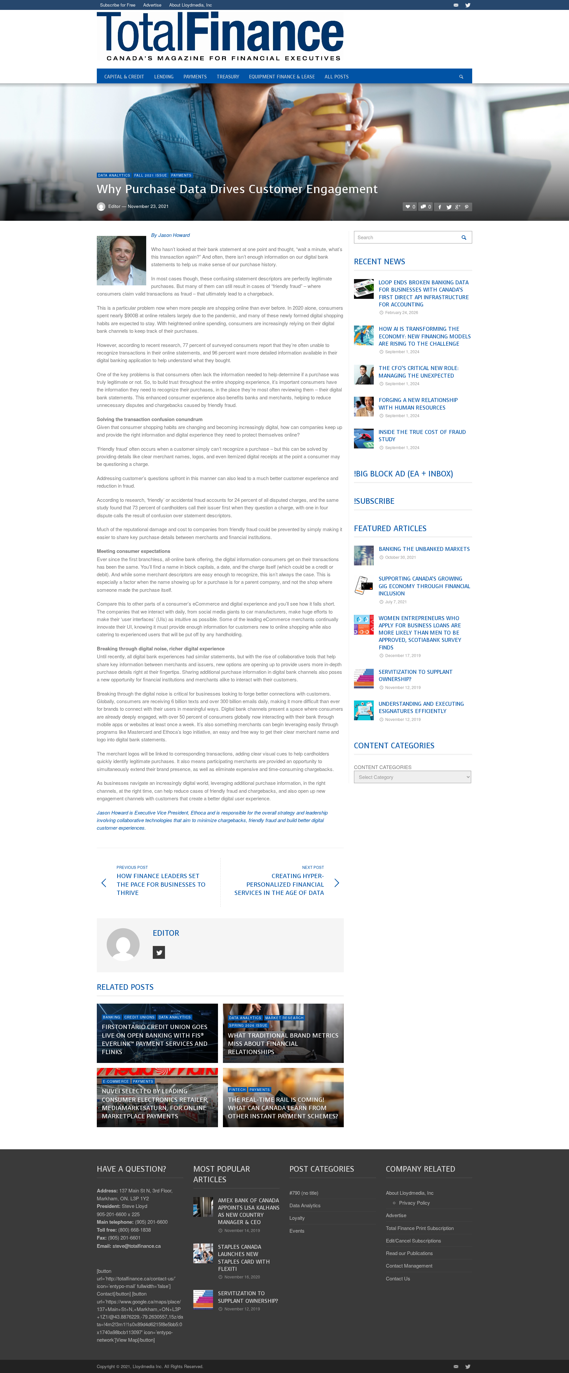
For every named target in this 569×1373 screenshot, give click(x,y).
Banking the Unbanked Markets (424, 549)
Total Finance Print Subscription (420, 1227)
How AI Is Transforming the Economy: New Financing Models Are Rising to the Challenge (425, 336)
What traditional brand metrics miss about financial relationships (283, 1043)
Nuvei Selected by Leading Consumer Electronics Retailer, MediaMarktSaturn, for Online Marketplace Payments (155, 1103)
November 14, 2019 (242, 1230)
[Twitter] (467, 5)
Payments (181, 175)
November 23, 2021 (148, 206)
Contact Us (398, 1278)
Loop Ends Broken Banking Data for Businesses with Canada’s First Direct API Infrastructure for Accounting (424, 293)
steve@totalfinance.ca (137, 1245)
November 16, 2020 (242, 1276)
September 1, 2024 (402, 351)
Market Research (284, 1017)
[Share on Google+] (458, 207)
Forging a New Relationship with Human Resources (418, 403)
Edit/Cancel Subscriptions (413, 1240)
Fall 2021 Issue (150, 175)
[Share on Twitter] (448, 207)
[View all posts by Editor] (124, 944)
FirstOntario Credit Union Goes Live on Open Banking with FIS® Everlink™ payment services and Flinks (154, 1039)
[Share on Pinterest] (467, 207)
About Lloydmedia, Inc (410, 1192)
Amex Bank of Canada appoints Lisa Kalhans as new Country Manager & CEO (249, 1211)
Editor (114, 206)
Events (297, 1230)
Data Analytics (114, 175)
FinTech (237, 1089)
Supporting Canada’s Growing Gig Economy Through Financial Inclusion (424, 586)
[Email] (456, 5)
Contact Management (409, 1265)
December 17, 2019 (403, 655)
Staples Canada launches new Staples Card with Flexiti (244, 1258)
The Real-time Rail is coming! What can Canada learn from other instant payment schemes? (283, 1108)
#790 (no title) (303, 1192)
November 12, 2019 (403, 687)
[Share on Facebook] (440, 207)
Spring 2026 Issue (248, 1025)
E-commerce (116, 1081)
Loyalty (297, 1217)
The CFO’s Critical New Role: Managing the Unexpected (419, 371)
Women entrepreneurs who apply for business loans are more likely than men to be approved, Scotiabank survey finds (420, 633)
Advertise (396, 1215)
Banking (112, 1017)
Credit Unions (139, 1017)
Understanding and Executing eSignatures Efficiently (421, 707)
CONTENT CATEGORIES (383, 766)
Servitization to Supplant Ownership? (416, 675)
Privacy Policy (414, 1202)
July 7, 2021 (396, 601)
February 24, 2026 (401, 312)
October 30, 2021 (400, 557)
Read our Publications (409, 1252)
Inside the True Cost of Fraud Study (422, 435)
